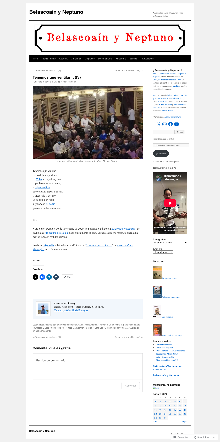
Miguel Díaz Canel (96, 327)
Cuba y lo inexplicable (165, 356)
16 (160, 409)
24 (165, 413)
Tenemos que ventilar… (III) (47, 70)
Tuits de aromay (159, 369)
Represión (103, 324)
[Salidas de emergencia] (157, 297)
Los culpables (167, 316)
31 (165, 417)
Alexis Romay (49, 58)
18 (170, 409)
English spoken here (172, 116)
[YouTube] (176, 124)
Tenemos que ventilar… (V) (129, 70)
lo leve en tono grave (175, 95)
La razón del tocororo (164, 344)
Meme (94, 324)
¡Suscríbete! (161, 153)
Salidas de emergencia (171, 297)
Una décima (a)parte (118, 324)
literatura (168, 104)
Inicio (35, 58)
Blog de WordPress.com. (180, 434)
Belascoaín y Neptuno (56, 11)
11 (170, 405)
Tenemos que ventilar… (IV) (57, 77)
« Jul (155, 421)
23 (160, 413)
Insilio (87, 324)
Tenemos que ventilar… (99, 245)
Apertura (63, 58)
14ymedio (48, 245)
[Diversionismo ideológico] (157, 335)
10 (165, 405)
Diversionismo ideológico (55, 327)
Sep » (184, 421)
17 (165, 409)
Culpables (90, 58)
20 (180, 409)
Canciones (76, 58)
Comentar (130, 385)
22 (155, 413)
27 (180, 413)
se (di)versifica (176, 98)
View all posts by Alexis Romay (71, 310)
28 (185, 413)
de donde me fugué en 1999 (169, 79)
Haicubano (121, 58)
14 (185, 405)
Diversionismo (105, 58)
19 (175, 409)
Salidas (133, 58)
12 (175, 405)
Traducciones (147, 58)
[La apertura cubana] (157, 278)
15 (155, 409)
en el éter (176, 85)
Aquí (155, 95)
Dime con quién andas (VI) (167, 359)
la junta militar (42, 187)
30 (160, 417)
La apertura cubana (169, 278)
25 (170, 413)
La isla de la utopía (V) (165, 347)
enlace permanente (42, 330)
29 (155, 417)
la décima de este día (57, 232)
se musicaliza (163, 101)
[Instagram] (164, 124)
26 (175, 413)
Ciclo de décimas (69, 324)
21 (185, 409)
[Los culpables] (157, 316)
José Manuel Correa (77, 327)
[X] (158, 124)
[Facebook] (170, 124)
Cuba (39, 179)
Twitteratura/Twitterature (167, 366)
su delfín (50, 204)
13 (180, 405)
